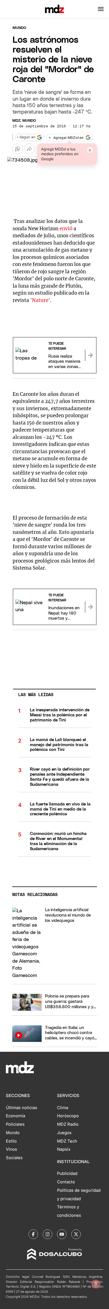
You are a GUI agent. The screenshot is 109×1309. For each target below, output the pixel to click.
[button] (101, 9)
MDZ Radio (68, 1124)
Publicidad (67, 1173)
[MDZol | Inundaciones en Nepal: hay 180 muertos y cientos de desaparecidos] (90, 607)
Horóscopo (68, 1115)
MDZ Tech (67, 1141)
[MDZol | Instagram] (47, 1234)
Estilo (11, 1141)
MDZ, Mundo (24, 121)
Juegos (64, 1132)
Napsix (63, 1149)
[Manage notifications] (95, 1283)
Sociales (14, 1157)
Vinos (11, 1149)
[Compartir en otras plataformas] (29, 148)
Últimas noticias (21, 1107)
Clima (62, 1107)
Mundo (19, 28)
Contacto (66, 1181)
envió (66, 228)
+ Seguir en (26, 137)
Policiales (15, 1124)
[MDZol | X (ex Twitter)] (76, 1234)
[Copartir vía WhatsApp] (17, 148)
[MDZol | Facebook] (33, 1234)
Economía (15, 1115)
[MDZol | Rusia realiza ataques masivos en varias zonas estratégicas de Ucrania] (90, 355)
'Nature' (40, 300)
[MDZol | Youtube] (61, 1234)
